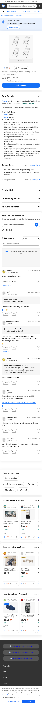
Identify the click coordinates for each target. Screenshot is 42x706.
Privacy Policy (6, 695)
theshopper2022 (12, 322)
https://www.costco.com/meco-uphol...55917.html (19, 403)
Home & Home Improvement (13, 484)
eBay (4, 533)
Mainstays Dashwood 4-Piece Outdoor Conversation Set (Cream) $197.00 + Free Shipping (27, 569)
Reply (14, 281)
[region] (21, 696)
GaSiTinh (10, 439)
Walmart (4, 101)
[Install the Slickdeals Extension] (21, 646)
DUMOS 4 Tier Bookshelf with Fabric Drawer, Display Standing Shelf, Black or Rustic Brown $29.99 (27, 522)
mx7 (8, 292)
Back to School (12, 11)
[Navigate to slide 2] (20, 61)
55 (6, 630)
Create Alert (14, 27)
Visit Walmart (21, 85)
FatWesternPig (12, 418)
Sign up (8, 251)
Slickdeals (4, 16)
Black (6, 117)
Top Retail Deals (25, 11)
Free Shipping (11, 478)
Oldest (25, 238)
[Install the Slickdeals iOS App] (21, 658)
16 (23, 537)
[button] (9, 68)
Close (28, 701)
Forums (11, 16)
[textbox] (18, 224)
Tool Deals (36, 11)
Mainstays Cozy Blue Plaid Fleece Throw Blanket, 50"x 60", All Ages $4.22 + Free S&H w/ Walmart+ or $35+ (10, 569)
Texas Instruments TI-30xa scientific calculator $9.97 (28, 616)
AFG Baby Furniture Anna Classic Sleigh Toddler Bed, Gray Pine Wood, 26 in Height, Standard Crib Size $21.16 (10, 522)
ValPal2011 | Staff (35, 165)
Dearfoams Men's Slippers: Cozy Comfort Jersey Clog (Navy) (10, 616)
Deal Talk (19, 16)
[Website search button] (34, 6)
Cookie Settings (14, 701)
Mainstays (9, 490)
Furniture (32, 484)
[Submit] (4, 244)
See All (36, 500)
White (6, 114)
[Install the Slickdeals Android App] (21, 652)
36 (7, 68)
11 (23, 584)
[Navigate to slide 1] (18, 61)
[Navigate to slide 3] (22, 61)
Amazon (23, 533)
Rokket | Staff (36, 179)
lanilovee (9, 270)
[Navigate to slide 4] (23, 61)
